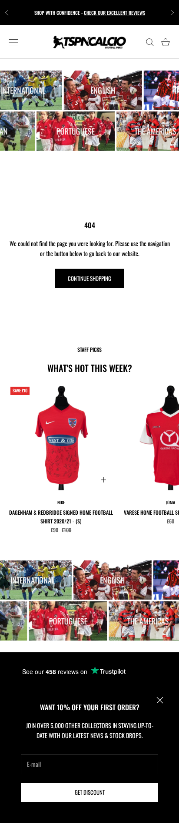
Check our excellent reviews (114, 12)
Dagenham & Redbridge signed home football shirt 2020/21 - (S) (61, 517)
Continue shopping (89, 278)
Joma (170, 502)
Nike (61, 502)
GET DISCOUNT (90, 792)
